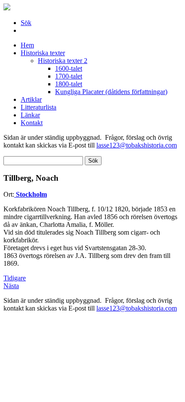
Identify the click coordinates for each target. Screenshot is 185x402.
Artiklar (31, 99)
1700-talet (68, 76)
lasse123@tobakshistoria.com (136, 145)
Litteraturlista (38, 107)
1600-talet (68, 68)
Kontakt (32, 122)
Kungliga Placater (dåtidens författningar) (111, 91)
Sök (26, 22)
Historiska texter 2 (62, 60)
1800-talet (68, 84)
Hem (27, 45)
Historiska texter (43, 53)
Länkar (30, 115)
